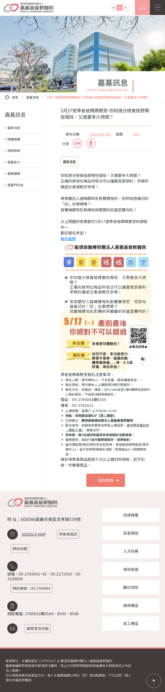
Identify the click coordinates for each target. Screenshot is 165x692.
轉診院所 (130, 587)
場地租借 (130, 569)
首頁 (15, 97)
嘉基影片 (13, 162)
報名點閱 (68, 238)
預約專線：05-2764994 (31, 588)
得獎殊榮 (13, 150)
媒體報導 (13, 139)
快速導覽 (130, 515)
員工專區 (130, 623)
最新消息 (13, 127)
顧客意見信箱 (38, 628)
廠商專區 (130, 605)
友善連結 (130, 533)
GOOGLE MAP (34, 534)
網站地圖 (20, 548)
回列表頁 (105, 480)
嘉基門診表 (15, 184)
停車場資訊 (68, 534)
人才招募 (130, 551)
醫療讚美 (13, 173)
